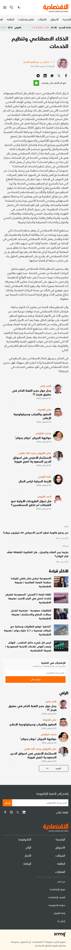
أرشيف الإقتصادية (56, 897)
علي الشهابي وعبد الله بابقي (34, 452)
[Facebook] (5, 812)
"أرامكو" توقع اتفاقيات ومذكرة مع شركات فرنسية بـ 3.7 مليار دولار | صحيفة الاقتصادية (27, 630)
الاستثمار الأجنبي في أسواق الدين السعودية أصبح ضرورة (32, 459)
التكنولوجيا (24, 839)
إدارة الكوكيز (59, 913)
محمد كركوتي (43, 433)
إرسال (7, 802)
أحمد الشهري (44, 496)
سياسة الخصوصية (57, 905)
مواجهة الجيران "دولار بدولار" (33, 437)
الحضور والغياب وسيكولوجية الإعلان (32, 416)
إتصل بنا (61, 921)
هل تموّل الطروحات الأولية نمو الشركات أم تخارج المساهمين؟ (31, 502)
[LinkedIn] (23, 812)
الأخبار (66, 526)
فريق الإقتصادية (57, 889)
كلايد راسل (45, 385)
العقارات (60, 871)
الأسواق (54, 19)
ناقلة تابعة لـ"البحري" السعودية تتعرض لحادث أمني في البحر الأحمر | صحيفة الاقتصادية (28, 598)
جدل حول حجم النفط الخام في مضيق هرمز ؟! (31, 392)
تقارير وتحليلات (26, 19)
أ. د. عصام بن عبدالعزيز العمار (38, 61)
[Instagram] (11, 812)
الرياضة (65, 546)
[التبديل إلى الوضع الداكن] (19, 7)
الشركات (42, 19)
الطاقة (10, 19)
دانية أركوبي (44, 476)
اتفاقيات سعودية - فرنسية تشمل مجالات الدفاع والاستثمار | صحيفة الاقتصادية (31, 614)
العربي (28, 27)
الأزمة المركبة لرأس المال (35, 481)
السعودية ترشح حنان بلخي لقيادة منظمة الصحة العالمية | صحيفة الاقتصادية (31, 582)
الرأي (28, 847)
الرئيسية (66, 19)
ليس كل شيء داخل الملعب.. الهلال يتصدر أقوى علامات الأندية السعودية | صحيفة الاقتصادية (28, 646)
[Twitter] (17, 812)
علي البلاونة (44, 409)
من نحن (61, 881)
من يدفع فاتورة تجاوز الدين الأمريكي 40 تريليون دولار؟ (35, 532)
